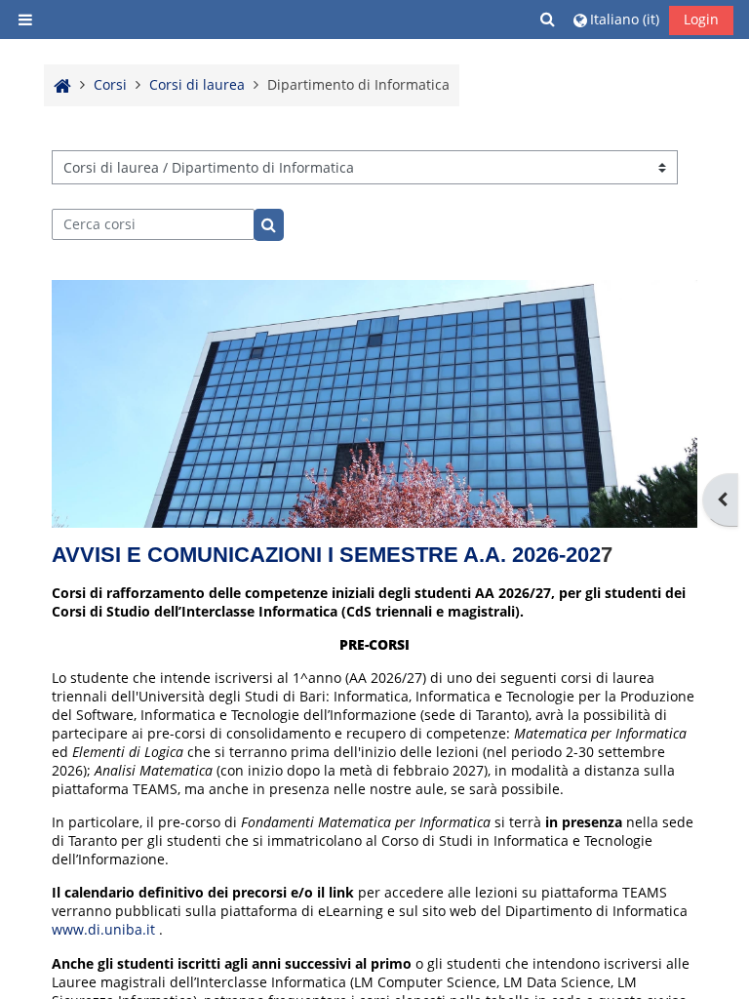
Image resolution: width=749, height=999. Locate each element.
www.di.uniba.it (103, 929)
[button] (549, 19)
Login (701, 19)
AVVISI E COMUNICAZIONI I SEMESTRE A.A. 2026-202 (326, 554)
